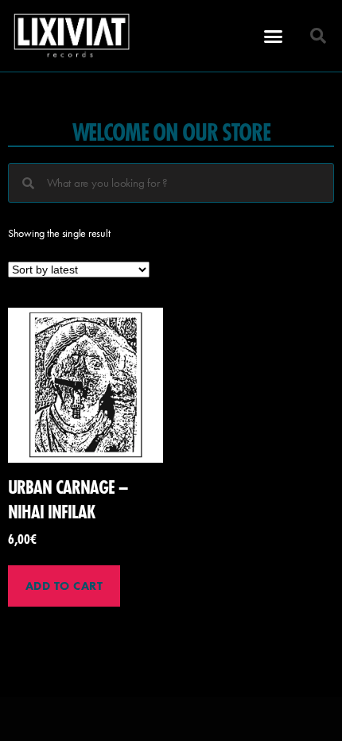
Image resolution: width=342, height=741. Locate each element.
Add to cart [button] (64, 586)
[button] (273, 36)
